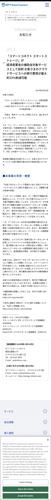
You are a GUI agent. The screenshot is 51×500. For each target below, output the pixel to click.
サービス (8, 411)
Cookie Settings (25, 482)
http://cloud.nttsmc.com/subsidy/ (17, 308)
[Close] (48, 440)
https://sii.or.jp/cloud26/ (13, 297)
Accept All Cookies (25, 496)
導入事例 (8, 433)
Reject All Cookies (25, 489)
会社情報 (8, 422)
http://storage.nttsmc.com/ (29, 376)
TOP (6, 12)
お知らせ (14, 12)
